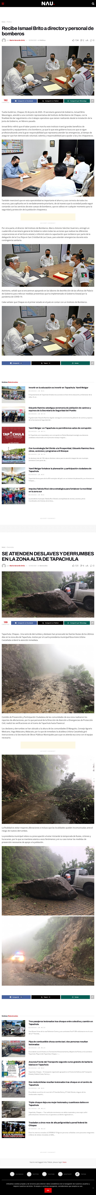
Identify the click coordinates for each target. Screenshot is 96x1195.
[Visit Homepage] (48, 3)
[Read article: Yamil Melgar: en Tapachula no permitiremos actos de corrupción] (13, 435)
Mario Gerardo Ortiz (17, 40)
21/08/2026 (33, 1108)
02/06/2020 (33, 40)
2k (43, 391)
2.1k (43, 431)
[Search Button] (93, 3)
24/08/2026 (33, 454)
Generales (10, 547)
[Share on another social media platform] (92, 101)
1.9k (43, 414)
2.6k (43, 1129)
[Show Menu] (3, 3)
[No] (93, 1188)
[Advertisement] (48, 14)
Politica (9, 22)
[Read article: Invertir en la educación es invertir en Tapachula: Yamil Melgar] (13, 394)
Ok (48, 1190)
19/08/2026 (33, 1129)
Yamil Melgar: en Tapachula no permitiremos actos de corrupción (60, 428)
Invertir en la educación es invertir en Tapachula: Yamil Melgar (58, 387)
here (64, 1162)
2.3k (43, 1027)
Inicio (3, 22)
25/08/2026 (33, 391)
